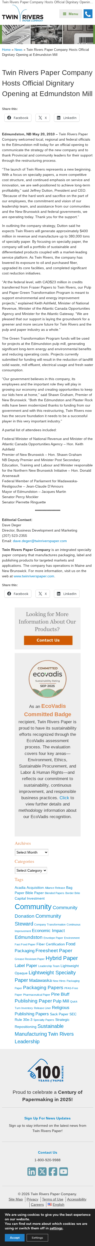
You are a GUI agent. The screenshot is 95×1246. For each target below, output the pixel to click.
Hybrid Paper (62, 958)
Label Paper (26, 965)
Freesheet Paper (53, 950)
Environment (72, 937)
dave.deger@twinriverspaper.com (40, 541)
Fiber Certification (50, 944)
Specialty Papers (43, 1019)
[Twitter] (42, 1170)
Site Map (16, 1199)
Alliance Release (55, 887)
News (18, 50)
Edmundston (29, 937)
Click (64, 797)
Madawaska (40, 980)
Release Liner (42, 1008)
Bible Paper (34, 893)
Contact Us (47, 1152)
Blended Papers (54, 893)
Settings (37, 1238)
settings (56, 1228)
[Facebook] (53, 1170)
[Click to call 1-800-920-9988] (88, 13)
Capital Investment (30, 898)
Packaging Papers (43, 987)
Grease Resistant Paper (30, 958)
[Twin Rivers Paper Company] (23, 20)
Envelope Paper (53, 937)
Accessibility (76, 1199)
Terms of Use (52, 1199)
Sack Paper (59, 1014)
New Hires (59, 980)
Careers (37, 1204)
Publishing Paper (33, 1000)
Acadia (20, 888)
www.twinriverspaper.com (34, 576)
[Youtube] (63, 1170)
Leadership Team (49, 966)
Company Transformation (50, 924)
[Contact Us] (48, 629)
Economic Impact (48, 930)
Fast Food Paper (25, 944)
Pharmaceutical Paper (36, 994)
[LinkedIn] (31, 1170)
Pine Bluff (60, 994)
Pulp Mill (61, 1001)
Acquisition (35, 888)
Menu (73, 14)
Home (6, 50)
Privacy (32, 1199)
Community (33, 906)
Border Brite (72, 893)
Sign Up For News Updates (47, 1118)
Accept (15, 1238)
